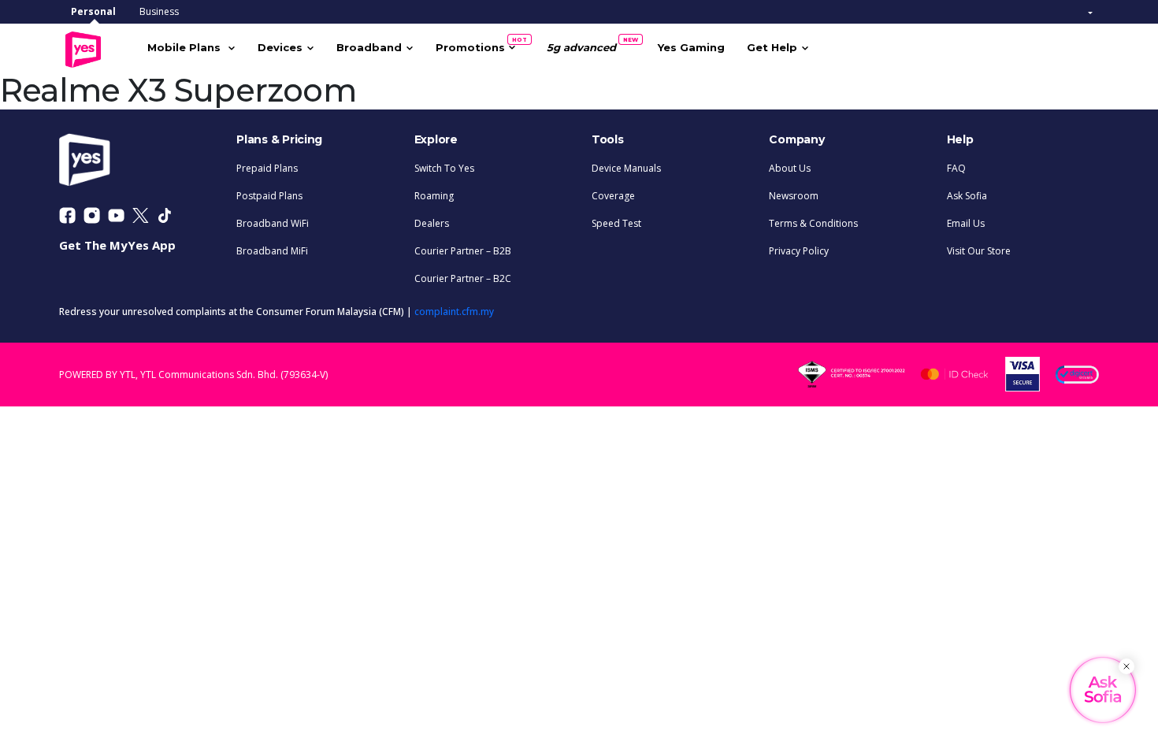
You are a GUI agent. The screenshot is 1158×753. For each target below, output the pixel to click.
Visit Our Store (979, 251)
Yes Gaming (691, 47)
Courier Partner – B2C (462, 278)
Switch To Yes (444, 168)
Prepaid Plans (267, 168)
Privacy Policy (799, 251)
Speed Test (616, 223)
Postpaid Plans (269, 195)
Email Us (966, 223)
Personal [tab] (93, 11)
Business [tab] (159, 11)
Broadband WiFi (272, 223)
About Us (790, 168)
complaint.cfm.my (454, 311)
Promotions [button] (476, 45)
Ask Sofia (967, 195)
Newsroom (793, 195)
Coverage (613, 195)
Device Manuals (626, 168)
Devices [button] (280, 47)
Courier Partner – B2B (462, 251)
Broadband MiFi (272, 251)
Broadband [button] (369, 47)
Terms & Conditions (813, 223)
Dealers (431, 223)
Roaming (434, 195)
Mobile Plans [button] (185, 47)
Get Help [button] (772, 47)
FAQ (956, 168)
